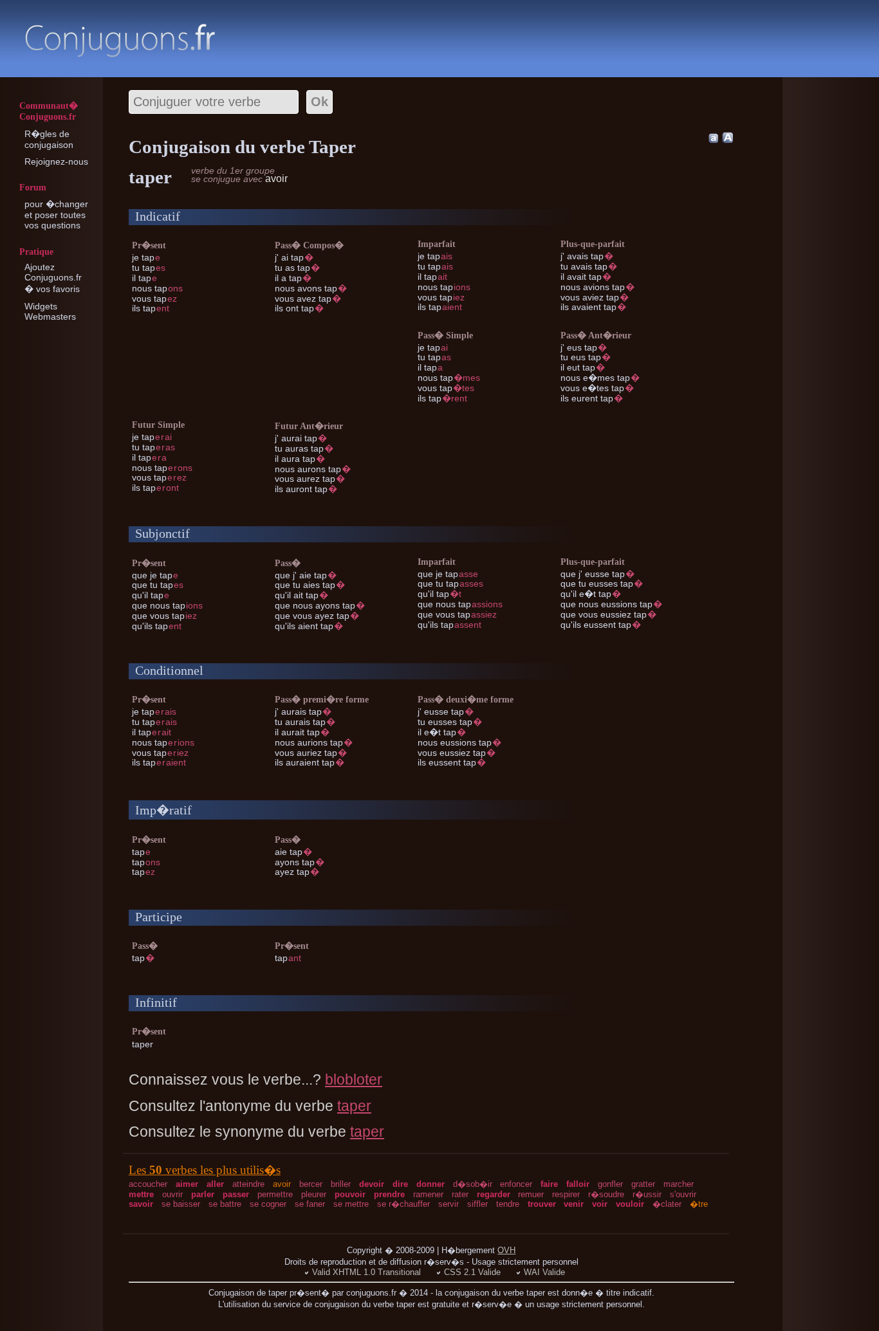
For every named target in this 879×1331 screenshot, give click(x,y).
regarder (493, 1194)
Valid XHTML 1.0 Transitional (366, 1272)
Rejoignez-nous (56, 161)
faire (549, 1184)
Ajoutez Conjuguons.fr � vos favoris (53, 278)
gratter (643, 1184)
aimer (187, 1184)
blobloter (353, 1079)
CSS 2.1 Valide (472, 1272)
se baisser (181, 1204)
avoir (282, 1184)
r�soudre (606, 1194)
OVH (506, 1250)
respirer (566, 1194)
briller (341, 1184)
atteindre (248, 1184)
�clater (666, 1204)
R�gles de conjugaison (48, 139)
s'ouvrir (683, 1194)
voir (599, 1204)
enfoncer (516, 1184)
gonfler (610, 1184)
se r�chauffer (403, 1204)
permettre (275, 1194)
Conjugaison (119, 40)
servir (448, 1204)
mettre (141, 1194)
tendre (507, 1204)
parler (202, 1194)
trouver (542, 1204)
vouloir (630, 1204)
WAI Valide (544, 1272)
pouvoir (350, 1194)
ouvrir (172, 1194)
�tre (699, 1204)
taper (354, 1105)
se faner (310, 1204)
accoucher (148, 1184)
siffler (477, 1204)
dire (400, 1184)
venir (574, 1204)
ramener (428, 1194)
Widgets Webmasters (50, 311)
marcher (678, 1184)
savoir (141, 1204)
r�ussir (647, 1194)
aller (215, 1184)
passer (236, 1194)
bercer (310, 1184)
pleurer (313, 1194)
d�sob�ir (472, 1184)
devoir (371, 1184)
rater (460, 1194)
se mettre (351, 1204)
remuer (531, 1194)
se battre (224, 1204)
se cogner (268, 1204)
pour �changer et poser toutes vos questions (56, 214)
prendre (389, 1194)
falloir (577, 1184)
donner (430, 1184)
